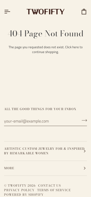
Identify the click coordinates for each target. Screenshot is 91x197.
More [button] (9, 168)
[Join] (83, 120)
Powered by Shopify (24, 194)
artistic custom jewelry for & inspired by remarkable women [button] (44, 151)
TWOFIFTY (17, 185)
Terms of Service (54, 190)
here (75, 47)
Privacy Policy (19, 190)
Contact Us (49, 185)
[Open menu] (11, 11)
